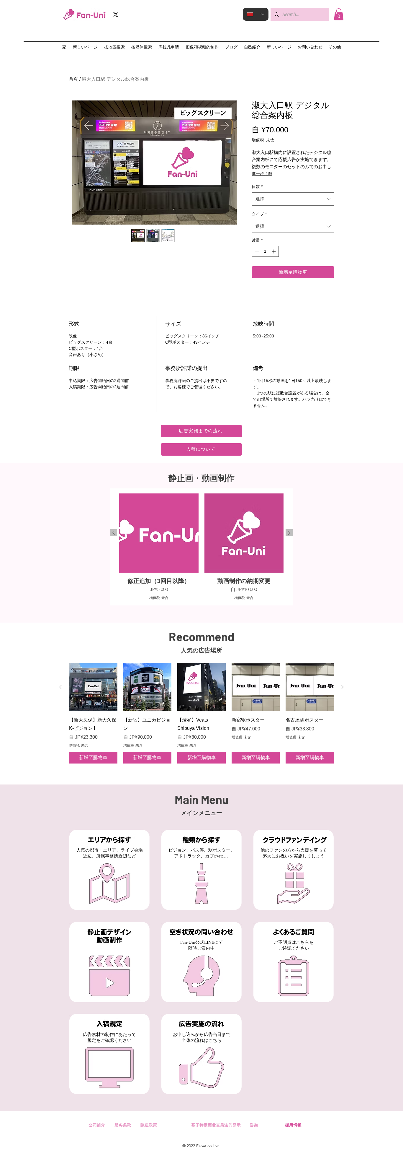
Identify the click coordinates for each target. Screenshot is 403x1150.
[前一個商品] (113, 532)
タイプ (259, 214)
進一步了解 (262, 173)
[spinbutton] (265, 251)
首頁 (73, 79)
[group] (201, 547)
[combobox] (293, 198)
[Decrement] (256, 251)
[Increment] (274, 251)
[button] (339, 14)
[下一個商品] (289, 532)
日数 (257, 186)
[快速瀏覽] (93, 687)
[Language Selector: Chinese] (255, 14)
